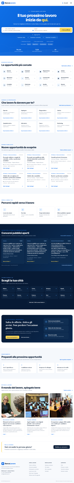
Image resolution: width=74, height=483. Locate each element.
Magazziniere (35, 44)
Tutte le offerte (32, 465)
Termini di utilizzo (65, 469)
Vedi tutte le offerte (67, 65)
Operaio (29, 44)
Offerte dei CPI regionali (34, 475)
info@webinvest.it (5, 474)
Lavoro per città (32, 471)
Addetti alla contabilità (33, 176)
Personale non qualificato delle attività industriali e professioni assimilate (36, 159)
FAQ (62, 465)
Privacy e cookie (64, 467)
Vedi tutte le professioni (66, 105)
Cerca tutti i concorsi (66, 235)
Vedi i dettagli (13, 168)
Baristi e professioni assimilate (59, 176)
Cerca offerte (65, 30)
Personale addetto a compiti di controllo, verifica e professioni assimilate (11, 159)
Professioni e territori (34, 469)
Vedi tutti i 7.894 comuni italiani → (37, 302)
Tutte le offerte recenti (66, 150)
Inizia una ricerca (25, 337)
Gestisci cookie (64, 471)
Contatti (47, 471)
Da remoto (50, 44)
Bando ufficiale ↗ (6, 261)
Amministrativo (43, 44)
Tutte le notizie (68, 390)
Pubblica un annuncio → (61, 447)
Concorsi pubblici (33, 467)
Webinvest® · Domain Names (7, 470)
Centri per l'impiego (33, 473)
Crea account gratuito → (12, 337)
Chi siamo (47, 467)
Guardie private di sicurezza (59, 157)
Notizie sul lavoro (49, 465)
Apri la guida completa (66, 359)
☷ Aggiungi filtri (37, 34)
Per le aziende (48, 469)
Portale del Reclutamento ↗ (67, 265)
